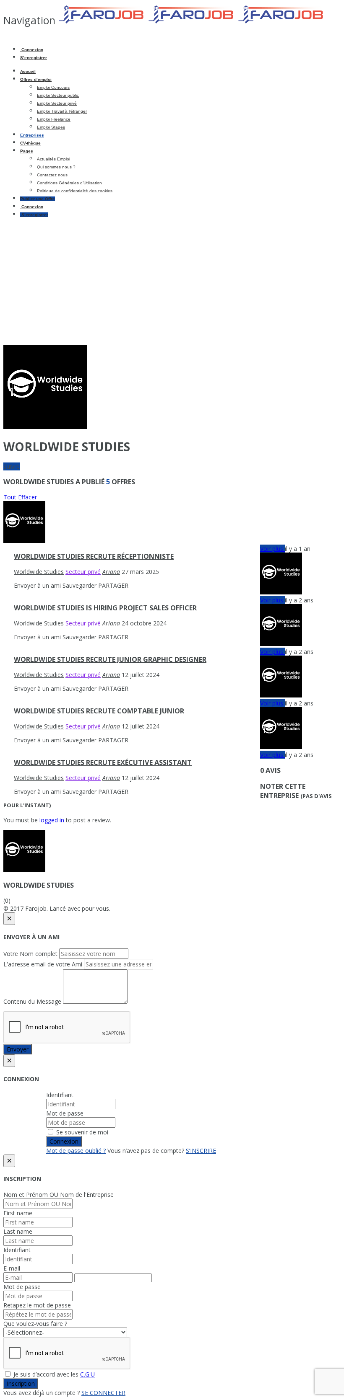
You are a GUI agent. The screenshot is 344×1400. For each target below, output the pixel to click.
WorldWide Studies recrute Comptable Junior (99, 710)
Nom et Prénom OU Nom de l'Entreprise (58, 1195)
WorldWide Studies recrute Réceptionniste (94, 556)
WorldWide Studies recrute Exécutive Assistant (103, 762)
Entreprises (32, 135)
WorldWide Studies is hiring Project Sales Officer (105, 607)
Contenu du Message (32, 1001)
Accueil (28, 71)
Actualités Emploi (53, 159)
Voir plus (272, 549)
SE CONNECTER (103, 1393)
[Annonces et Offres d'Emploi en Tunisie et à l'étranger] (192, 22)
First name (17, 1213)
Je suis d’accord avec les (53, 1374)
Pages (26, 151)
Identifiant (59, 1095)
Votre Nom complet (30, 954)
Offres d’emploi (36, 79)
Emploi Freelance (53, 119)
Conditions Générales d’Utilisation (69, 183)
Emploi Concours (53, 87)
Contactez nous (52, 175)
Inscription (21, 1383)
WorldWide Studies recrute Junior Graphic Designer (110, 659)
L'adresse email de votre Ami (42, 964)
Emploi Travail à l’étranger (62, 111)
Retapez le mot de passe (37, 1305)
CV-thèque (30, 143)
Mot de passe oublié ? (76, 1151)
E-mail (11, 1268)
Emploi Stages (51, 127)
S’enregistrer (33, 57)
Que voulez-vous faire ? (35, 1324)
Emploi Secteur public (58, 95)
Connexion (31, 49)
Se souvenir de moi (81, 1132)
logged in (51, 820)
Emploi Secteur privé (57, 103)
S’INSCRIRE (201, 1151)
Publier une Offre (37, 198)
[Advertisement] (172, 282)
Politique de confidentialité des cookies (74, 191)
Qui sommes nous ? (56, 167)
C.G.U (87, 1374)
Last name (17, 1231)
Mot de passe (64, 1113)
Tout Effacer (20, 497)
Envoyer (18, 1049)
